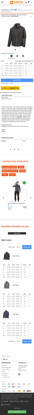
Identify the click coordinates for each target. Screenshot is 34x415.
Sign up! (5, 359)
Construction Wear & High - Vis (10, 170)
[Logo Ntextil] (17, 2)
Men (5, 174)
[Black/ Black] (11, 56)
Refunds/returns (5, 373)
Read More (15, 398)
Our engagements (6, 377)
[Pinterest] (18, 149)
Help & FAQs (4, 375)
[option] (17, 35)
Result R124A (5, 97)
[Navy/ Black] (17, 56)
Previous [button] (3, 36)
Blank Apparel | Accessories (9, 167)
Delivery (3, 371)
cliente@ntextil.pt (22, 367)
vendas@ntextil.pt (22, 370)
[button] (8, 88)
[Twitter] (14, 149)
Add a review (17, 233)
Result (3, 14)
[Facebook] (10, 149)
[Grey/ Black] (23, 56)
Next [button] (31, 36)
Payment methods (6, 369)
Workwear (21, 167)
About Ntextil (4, 365)
